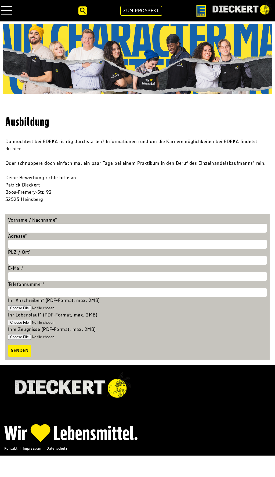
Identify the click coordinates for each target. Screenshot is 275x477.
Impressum (32, 448)
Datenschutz (56, 448)
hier (16, 149)
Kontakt (10, 448)
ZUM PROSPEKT (141, 11)
